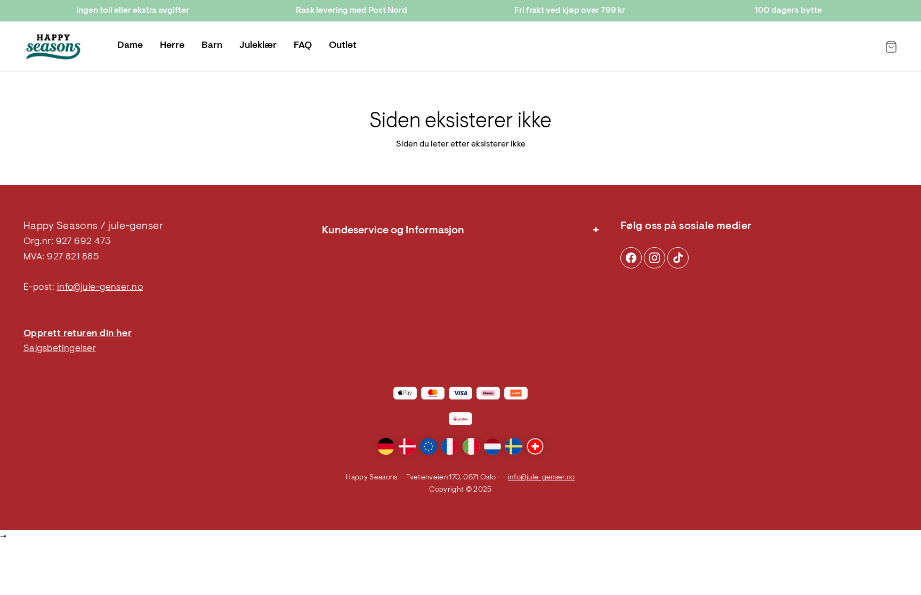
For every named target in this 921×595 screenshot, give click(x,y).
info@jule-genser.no (100, 287)
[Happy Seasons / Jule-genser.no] (53, 47)
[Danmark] (407, 446)
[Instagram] (631, 258)
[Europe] (428, 446)
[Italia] (471, 446)
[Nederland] (492, 446)
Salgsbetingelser (59, 349)
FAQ (303, 46)
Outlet (343, 46)
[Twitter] (678, 258)
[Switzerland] (535, 446)
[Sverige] (513, 446)
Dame (130, 46)
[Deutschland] (385, 446)
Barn (211, 46)
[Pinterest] (654, 258)
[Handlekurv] (891, 46)
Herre (172, 46)
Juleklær (258, 46)
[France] (449, 446)
